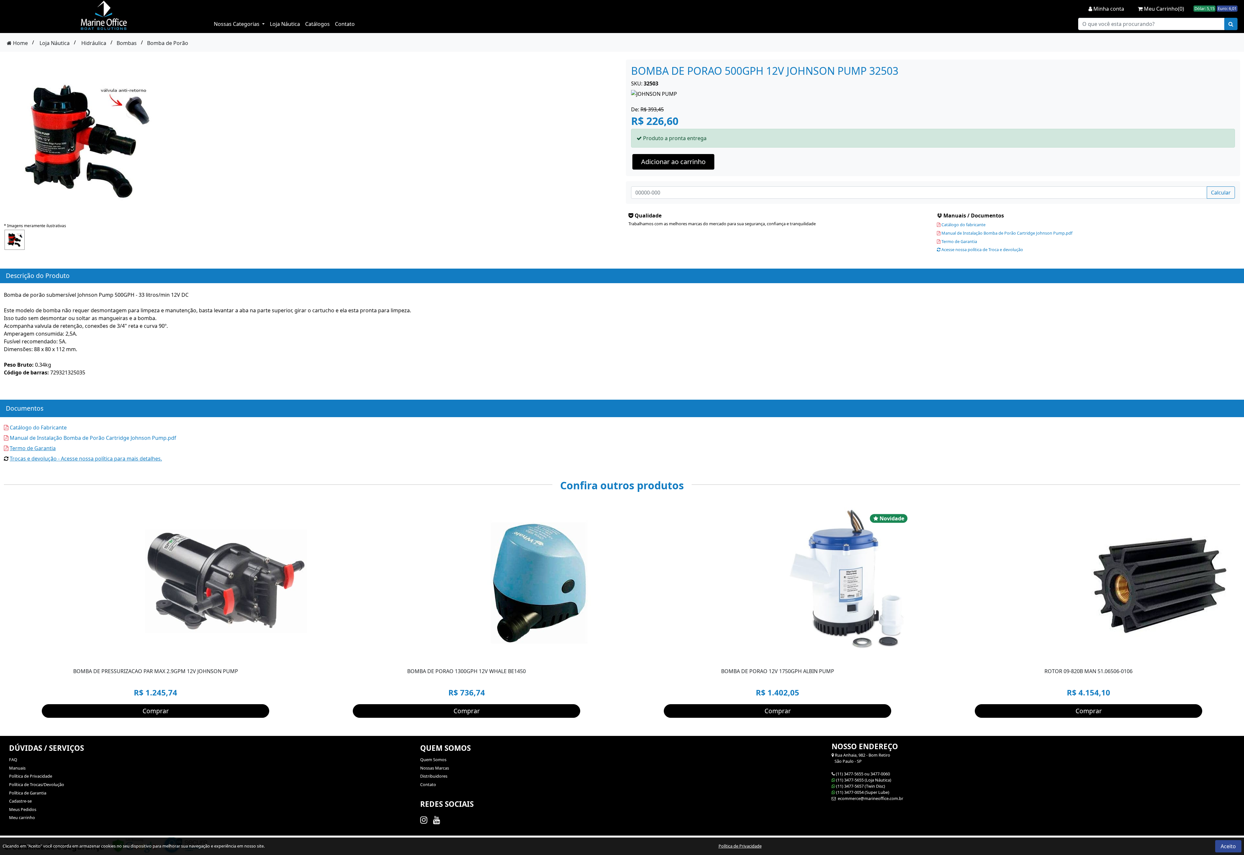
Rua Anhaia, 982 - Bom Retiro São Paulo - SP (861, 758)
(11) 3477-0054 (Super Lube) (862, 792)
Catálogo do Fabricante (37, 427)
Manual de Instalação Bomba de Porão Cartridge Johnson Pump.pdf (1006, 233)
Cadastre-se (20, 801)
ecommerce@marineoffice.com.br (870, 798)
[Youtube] (438, 820)
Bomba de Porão (167, 43)
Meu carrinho (22, 817)
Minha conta (1108, 8)
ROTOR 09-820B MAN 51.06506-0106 (1088, 671)
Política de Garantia (27, 793)
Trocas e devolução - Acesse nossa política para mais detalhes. (86, 458)
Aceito (1228, 846)
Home (20, 43)
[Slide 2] (854, 656)
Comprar (156, 710)
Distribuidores (433, 776)
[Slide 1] (842, 656)
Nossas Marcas (434, 768)
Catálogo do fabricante (962, 225)
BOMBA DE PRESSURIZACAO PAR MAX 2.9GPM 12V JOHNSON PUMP (155, 671)
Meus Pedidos (22, 809)
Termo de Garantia (958, 241)
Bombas (127, 43)
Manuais (17, 768)
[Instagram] (425, 820)
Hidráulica (93, 43)
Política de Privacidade (30, 776)
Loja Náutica (285, 24)
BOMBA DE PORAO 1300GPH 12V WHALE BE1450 (466, 671)
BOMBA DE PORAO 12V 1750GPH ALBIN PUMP (777, 671)
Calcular (1221, 192)
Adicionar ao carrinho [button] (673, 161)
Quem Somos (433, 759)
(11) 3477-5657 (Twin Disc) (860, 786)
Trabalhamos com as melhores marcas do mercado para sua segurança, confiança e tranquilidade (722, 224)
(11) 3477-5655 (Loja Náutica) (863, 780)
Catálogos (317, 24)
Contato (345, 24)
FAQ (13, 759)
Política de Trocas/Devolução (36, 784)
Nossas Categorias (237, 24)
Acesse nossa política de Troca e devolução (981, 249)
